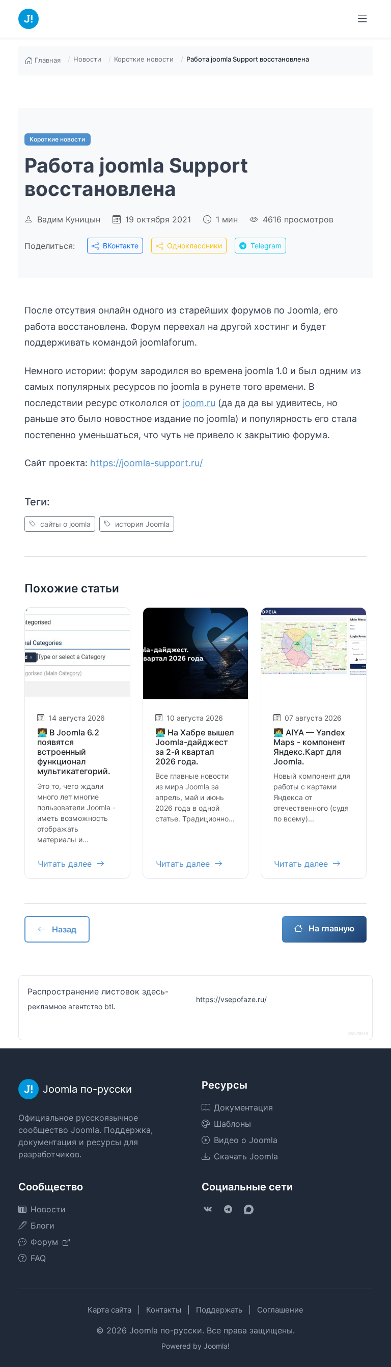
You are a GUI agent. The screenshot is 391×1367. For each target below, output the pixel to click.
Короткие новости (144, 59)
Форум (46, 1242)
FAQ (38, 1258)
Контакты (163, 1310)
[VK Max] (248, 1209)
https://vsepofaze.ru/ (231, 999)
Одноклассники (193, 245)
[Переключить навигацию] (362, 18)
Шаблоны (232, 1124)
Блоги (42, 1225)
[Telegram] (228, 1209)
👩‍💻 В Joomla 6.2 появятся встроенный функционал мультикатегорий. (73, 752)
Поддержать (219, 1310)
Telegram (265, 245)
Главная (48, 60)
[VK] (208, 1209)
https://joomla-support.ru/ (146, 463)
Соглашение (280, 1310)
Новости (87, 59)
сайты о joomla (64, 524)
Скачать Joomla (246, 1156)
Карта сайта (109, 1310)
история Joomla (141, 524)
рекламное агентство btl (70, 1006)
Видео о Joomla (245, 1140)
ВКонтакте (119, 245)
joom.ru (199, 402)
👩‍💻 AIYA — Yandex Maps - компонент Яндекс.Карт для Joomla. (309, 747)
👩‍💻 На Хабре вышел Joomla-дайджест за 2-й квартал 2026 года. (194, 747)
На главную (330, 928)
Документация (243, 1107)
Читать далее (66, 864)
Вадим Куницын (68, 219)
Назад (63, 929)
